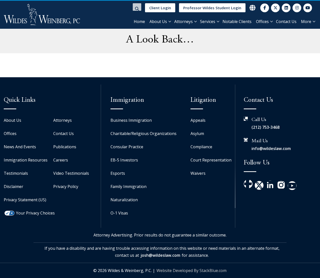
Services (207, 21)
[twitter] (275, 8)
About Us (158, 21)
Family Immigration (128, 186)
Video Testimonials (71, 173)
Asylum (197, 133)
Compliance (201, 147)
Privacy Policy (65, 186)
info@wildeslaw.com (271, 148)
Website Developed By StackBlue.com (191, 270)
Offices (262, 21)
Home (139, 21)
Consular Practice (126, 147)
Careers (60, 160)
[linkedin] (286, 8)
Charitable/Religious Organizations (143, 133)
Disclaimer (13, 186)
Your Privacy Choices (35, 213)
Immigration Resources (26, 160)
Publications (64, 147)
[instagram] (296, 8)
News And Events (20, 147)
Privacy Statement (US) (25, 199)
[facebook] (264, 8)
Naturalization (124, 199)
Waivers (198, 173)
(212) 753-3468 (266, 127)
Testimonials (16, 173)
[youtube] (307, 8)
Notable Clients (237, 21)
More (306, 21)
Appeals (198, 120)
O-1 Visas (119, 213)
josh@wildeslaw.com (160, 255)
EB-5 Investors (124, 160)
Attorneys (183, 21)
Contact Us (286, 21)
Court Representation (211, 160)
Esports (117, 173)
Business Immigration (131, 120)
